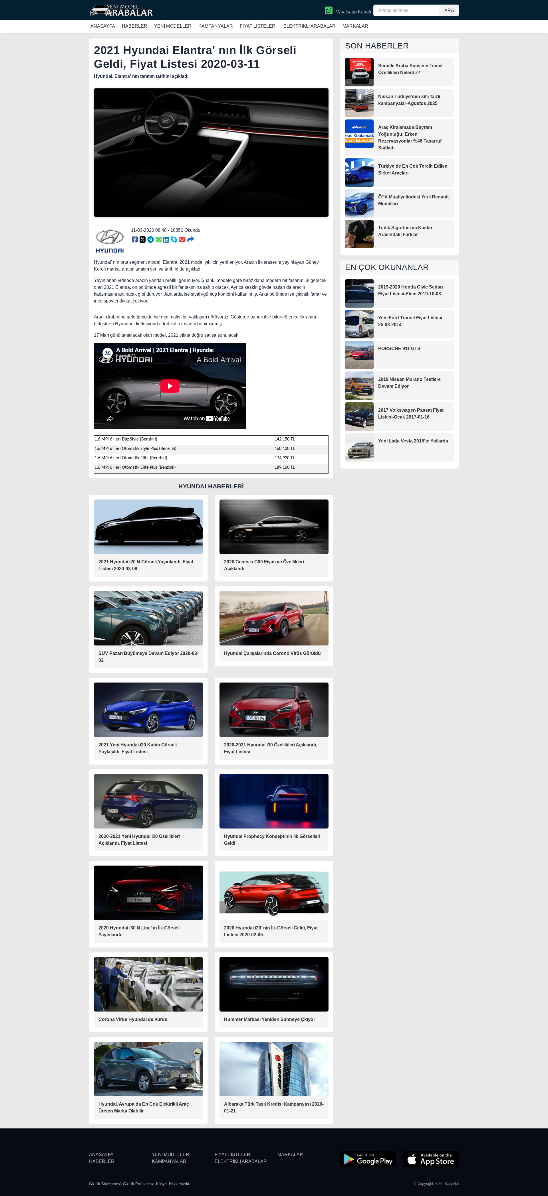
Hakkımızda (179, 1184)
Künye (161, 1184)
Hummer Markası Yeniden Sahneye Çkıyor (269, 1019)
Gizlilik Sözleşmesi (105, 1184)
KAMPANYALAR (215, 26)
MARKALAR (355, 26)
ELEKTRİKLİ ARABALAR (309, 26)
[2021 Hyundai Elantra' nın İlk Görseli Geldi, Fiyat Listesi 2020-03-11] (135, 240)
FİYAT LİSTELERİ (258, 26)
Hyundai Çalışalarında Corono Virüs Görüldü (272, 653)
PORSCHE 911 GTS (399, 348)
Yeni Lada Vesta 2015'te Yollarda (413, 440)
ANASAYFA (102, 26)
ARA (449, 10)
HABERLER (134, 26)
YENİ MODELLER (173, 26)
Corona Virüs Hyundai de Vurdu (133, 1019)
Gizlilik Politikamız (138, 1184)
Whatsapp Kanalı (353, 11)
